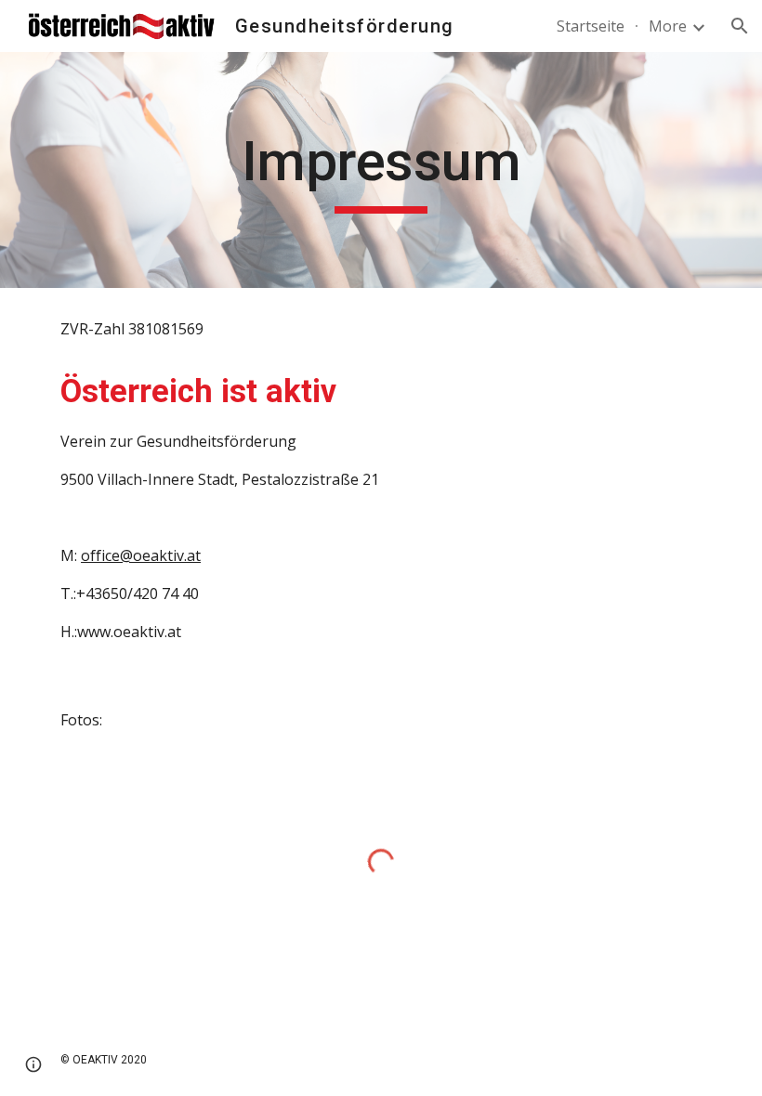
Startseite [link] (590, 26)
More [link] (668, 26)
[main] (381, 170)
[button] (739, 26)
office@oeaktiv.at (141, 555)
